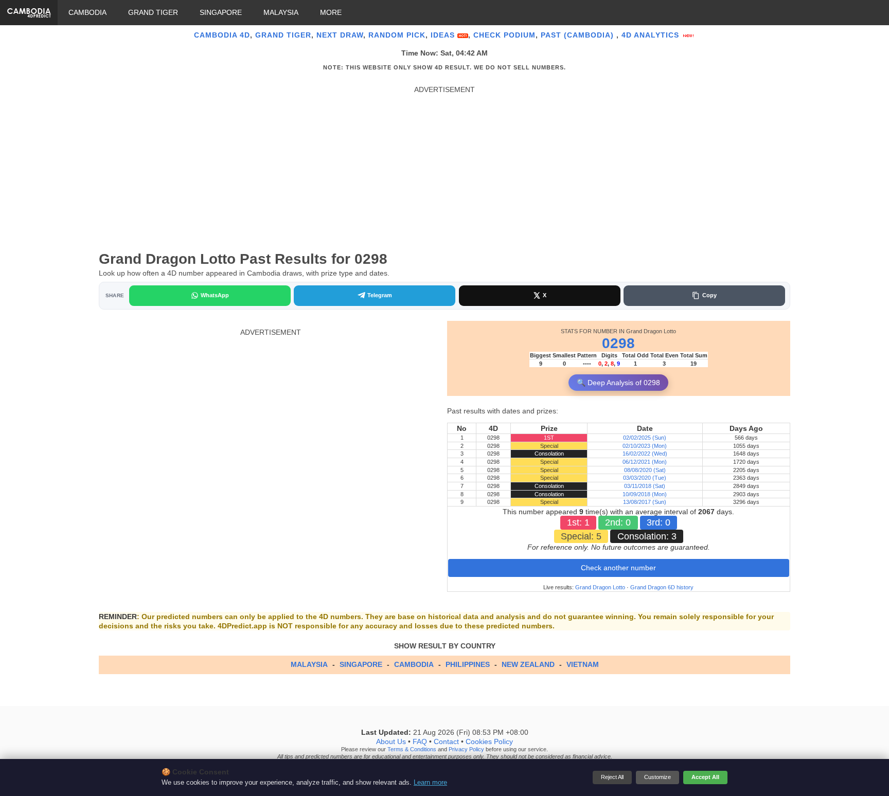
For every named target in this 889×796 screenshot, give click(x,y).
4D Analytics (651, 35)
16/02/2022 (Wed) (645, 453)
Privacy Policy (466, 749)
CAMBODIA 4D (222, 35)
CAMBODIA (87, 12)
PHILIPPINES (468, 664)
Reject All (612, 777)
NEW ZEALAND (528, 664)
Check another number (618, 568)
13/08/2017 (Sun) (644, 502)
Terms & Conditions (411, 749)
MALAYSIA (280, 12)
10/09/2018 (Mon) (645, 494)
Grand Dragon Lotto (600, 587)
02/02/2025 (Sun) (644, 438)
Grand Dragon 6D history (662, 587)
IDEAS (444, 35)
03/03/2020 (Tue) (644, 478)
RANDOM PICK (396, 35)
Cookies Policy (489, 741)
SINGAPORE (221, 12)
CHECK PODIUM (504, 35)
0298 (618, 343)
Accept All (705, 777)
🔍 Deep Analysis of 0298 (618, 382)
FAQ (420, 741)
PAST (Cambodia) (578, 35)
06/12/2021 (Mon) (645, 462)
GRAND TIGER (153, 12)
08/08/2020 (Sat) (645, 470)
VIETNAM (582, 664)
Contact (446, 741)
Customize (657, 777)
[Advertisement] (444, 167)
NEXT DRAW (339, 35)
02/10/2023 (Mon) (645, 446)
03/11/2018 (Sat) (644, 486)
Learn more (430, 782)
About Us (391, 741)
